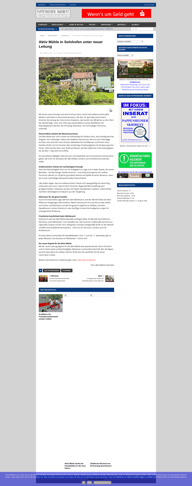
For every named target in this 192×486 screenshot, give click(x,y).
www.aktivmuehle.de (86, 260)
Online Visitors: (123, 191)
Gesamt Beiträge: (123, 198)
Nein (89, 483)
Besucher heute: (123, 193)
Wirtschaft (106, 25)
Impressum (41, 5)
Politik (92, 25)
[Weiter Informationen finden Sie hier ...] (135, 146)
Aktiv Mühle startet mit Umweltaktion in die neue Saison (75, 466)
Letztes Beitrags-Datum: (126, 201)
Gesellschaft (57, 25)
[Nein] (189, 479)
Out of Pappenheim (51, 270)
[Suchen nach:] (142, 29)
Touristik (59, 53)
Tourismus (67, 270)
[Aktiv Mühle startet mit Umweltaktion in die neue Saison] (76, 377)
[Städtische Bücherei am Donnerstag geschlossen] (102, 377)
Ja (83, 483)
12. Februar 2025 (47, 53)
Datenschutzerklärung (57, 5)
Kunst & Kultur (76, 25)
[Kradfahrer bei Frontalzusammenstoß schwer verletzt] (51, 303)
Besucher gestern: (124, 196)
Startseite (73, 5)
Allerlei (135, 25)
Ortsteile (121, 25)
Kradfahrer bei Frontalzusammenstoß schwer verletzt (48, 316)
